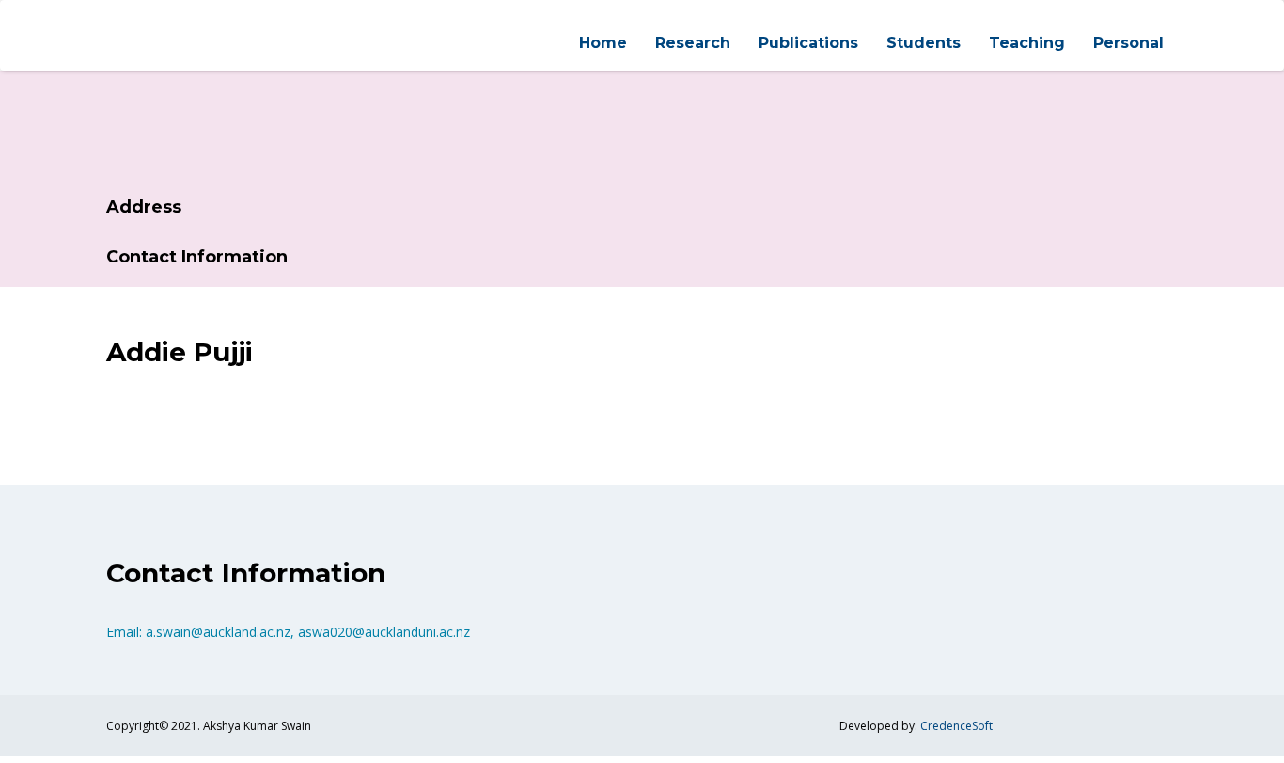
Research (692, 43)
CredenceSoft (956, 726)
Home (603, 43)
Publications (808, 43)
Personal (1128, 43)
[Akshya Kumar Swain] (106, 18)
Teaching (1027, 43)
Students (923, 43)
